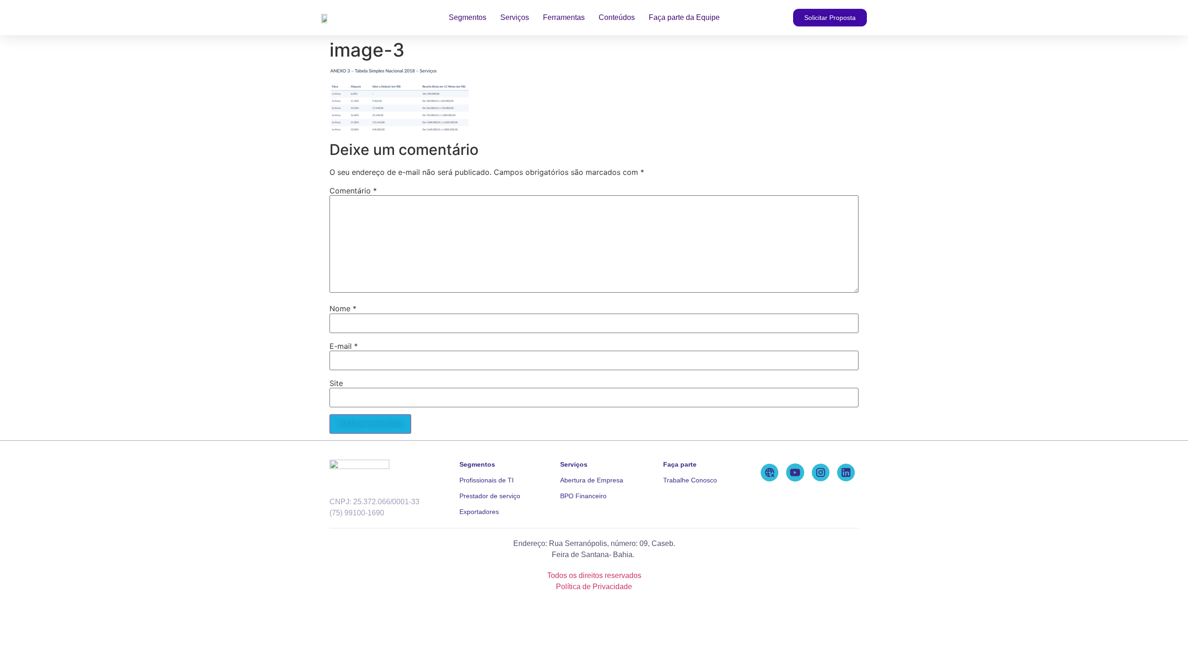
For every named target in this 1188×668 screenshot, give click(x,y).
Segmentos (467, 17)
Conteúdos (617, 17)
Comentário (353, 190)
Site (336, 383)
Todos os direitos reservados (594, 575)
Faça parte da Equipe (684, 17)
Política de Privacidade (594, 587)
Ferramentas (564, 17)
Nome (342, 308)
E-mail (343, 346)
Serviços (514, 17)
